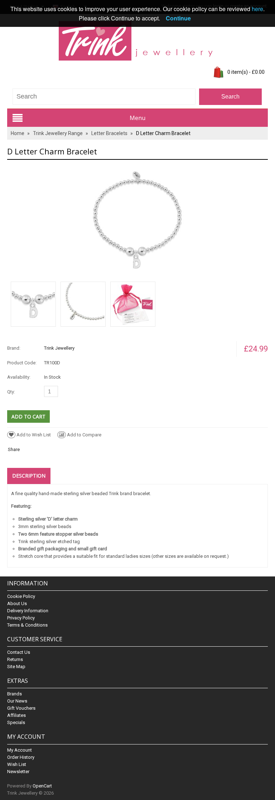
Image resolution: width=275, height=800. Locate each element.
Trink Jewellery (59, 348)
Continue (178, 18)
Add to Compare (84, 434)
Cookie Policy (21, 596)
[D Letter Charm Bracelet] (137, 220)
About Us (17, 603)
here (257, 9)
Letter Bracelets (109, 133)
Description (28, 475)
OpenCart (42, 786)
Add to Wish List (33, 434)
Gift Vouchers (21, 708)
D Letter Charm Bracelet (163, 133)
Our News (17, 701)
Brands (14, 693)
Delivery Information (27, 610)
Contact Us (18, 652)
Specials (16, 722)
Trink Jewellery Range (58, 133)
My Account (19, 750)
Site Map (16, 666)
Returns (15, 659)
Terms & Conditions (27, 625)
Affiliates (16, 715)
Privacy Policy (21, 618)
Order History (20, 757)
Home (17, 133)
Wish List (16, 764)
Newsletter (18, 771)
